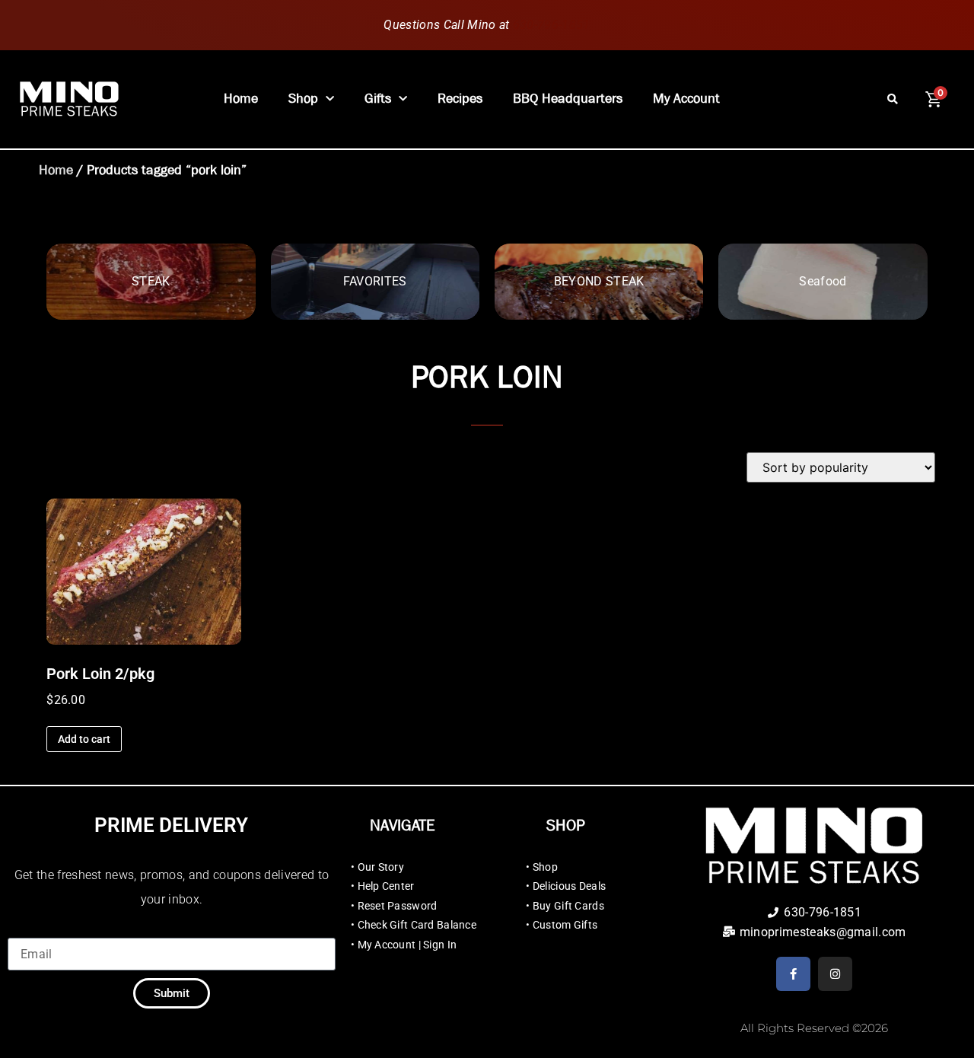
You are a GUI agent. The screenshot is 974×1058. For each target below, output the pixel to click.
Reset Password (398, 906)
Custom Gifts (565, 925)
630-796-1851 (551, 25)
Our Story (381, 867)
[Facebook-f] (793, 974)
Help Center (386, 886)
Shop (303, 98)
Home (241, 98)
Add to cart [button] (84, 739)
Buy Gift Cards (568, 906)
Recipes (460, 98)
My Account (686, 98)
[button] (892, 99)
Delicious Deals (569, 886)
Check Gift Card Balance (417, 925)
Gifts (377, 98)
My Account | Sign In (407, 944)
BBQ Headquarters (567, 98)
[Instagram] (835, 974)
